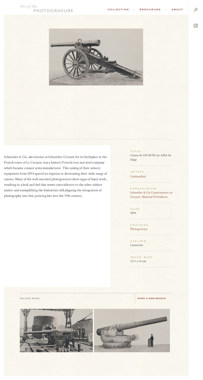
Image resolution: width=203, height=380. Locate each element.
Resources (150, 9)
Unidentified (138, 176)
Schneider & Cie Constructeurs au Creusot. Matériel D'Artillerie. (151, 194)
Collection (118, 9)
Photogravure (138, 229)
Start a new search (151, 298)
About (177, 9)
